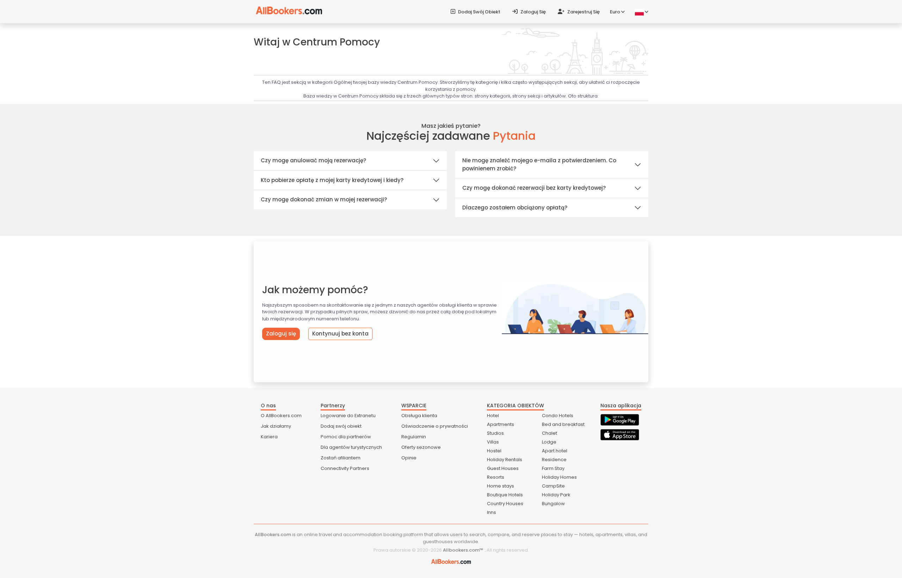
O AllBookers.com (281, 415)
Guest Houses (503, 468)
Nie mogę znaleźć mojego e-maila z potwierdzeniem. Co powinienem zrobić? (539, 164)
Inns (491, 512)
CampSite (553, 486)
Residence (554, 459)
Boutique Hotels (505, 494)
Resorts (495, 477)
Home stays (500, 486)
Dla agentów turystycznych (351, 447)
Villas (493, 442)
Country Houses (505, 503)
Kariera (269, 436)
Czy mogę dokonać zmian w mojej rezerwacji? (324, 199)
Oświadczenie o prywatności (434, 426)
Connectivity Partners (345, 468)
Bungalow (553, 503)
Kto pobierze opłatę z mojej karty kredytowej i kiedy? (332, 180)
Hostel (494, 450)
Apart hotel (554, 450)
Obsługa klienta (419, 415)
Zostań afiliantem (340, 457)
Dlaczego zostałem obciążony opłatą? (514, 207)
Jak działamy (276, 426)
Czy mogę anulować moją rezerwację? (313, 160)
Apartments (500, 424)
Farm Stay (553, 468)
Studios (495, 433)
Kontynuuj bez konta (340, 333)
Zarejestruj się (583, 11)
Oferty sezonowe (421, 447)
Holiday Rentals (504, 459)
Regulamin (413, 436)
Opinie (408, 457)
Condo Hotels (557, 415)
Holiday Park (556, 494)
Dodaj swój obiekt (478, 11)
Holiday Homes (559, 477)
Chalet (549, 433)
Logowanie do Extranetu (348, 415)
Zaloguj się (532, 11)
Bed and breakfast (563, 424)
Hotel (493, 415)
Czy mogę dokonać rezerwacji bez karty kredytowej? (534, 187)
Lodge (549, 442)
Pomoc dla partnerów (346, 436)
